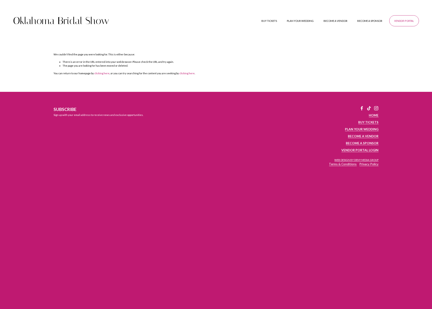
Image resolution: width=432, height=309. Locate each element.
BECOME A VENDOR (335, 20)
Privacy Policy (368, 164)
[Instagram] (376, 108)
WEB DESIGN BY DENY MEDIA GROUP (356, 159)
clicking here (102, 73)
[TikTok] (369, 108)
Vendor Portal (404, 21)
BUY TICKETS (269, 20)
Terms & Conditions (343, 164)
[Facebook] (362, 108)
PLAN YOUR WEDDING (300, 20)
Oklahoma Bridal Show (61, 21)
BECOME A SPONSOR (369, 20)
